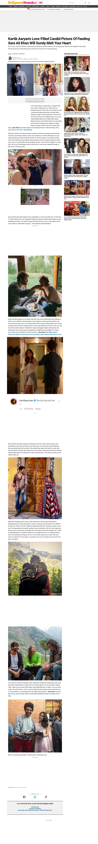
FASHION (53, 6)
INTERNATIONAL (35, 6)
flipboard (32, 808)
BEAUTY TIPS (79, 6)
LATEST (10, 6)
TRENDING (15, 6)
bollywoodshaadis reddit (32, 810)
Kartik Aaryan (21, 53)
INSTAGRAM (28, 61)
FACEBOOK (22, 61)
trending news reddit (46, 810)
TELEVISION (28, 6)
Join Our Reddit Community (54, 9)
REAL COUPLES (65, 6)
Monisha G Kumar (17, 57)
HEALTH (85, 6)
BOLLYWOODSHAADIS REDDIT (37, 61)
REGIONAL (43, 6)
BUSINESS (58, 6)
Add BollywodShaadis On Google (36, 9)
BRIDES (48, 6)
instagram (21, 810)
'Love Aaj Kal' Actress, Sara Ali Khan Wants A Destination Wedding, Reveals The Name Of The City (34, 694)
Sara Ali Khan (15, 53)
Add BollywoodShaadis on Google (36, 101)
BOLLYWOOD (22, 6)
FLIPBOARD (17, 61)
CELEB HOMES (72, 6)
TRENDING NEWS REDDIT (49, 61)
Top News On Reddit (68, 9)
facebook (38, 808)
